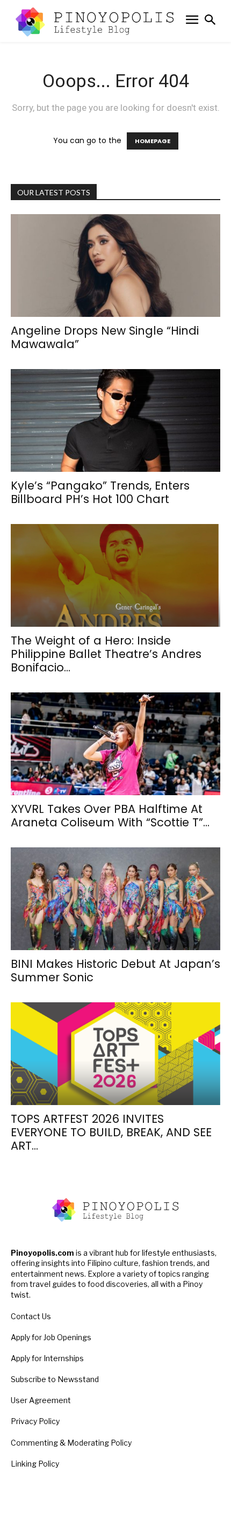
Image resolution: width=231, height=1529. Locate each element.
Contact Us (31, 1316)
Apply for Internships (47, 1358)
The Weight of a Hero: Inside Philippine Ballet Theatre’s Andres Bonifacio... (106, 654)
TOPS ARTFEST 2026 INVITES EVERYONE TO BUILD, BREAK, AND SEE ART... (111, 1132)
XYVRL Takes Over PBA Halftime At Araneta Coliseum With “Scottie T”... (110, 815)
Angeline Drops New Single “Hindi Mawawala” (105, 337)
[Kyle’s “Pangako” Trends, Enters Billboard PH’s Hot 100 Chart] (115, 420)
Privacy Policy (35, 1421)
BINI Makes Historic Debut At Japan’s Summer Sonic (115, 970)
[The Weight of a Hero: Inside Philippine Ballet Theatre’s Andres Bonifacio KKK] (115, 575)
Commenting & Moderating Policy (71, 1442)
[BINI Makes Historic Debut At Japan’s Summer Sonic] (115, 898)
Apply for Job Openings (51, 1337)
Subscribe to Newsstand (55, 1379)
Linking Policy (35, 1463)
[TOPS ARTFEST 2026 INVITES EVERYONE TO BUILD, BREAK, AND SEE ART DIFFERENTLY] (115, 1053)
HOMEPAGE (152, 141)
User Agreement (41, 1400)
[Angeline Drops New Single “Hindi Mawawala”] (115, 265)
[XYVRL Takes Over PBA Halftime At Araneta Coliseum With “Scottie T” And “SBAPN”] (115, 743)
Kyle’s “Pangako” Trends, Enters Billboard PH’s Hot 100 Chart (100, 492)
